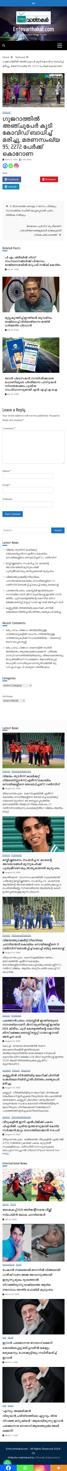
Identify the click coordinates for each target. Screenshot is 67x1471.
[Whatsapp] (10, 165)
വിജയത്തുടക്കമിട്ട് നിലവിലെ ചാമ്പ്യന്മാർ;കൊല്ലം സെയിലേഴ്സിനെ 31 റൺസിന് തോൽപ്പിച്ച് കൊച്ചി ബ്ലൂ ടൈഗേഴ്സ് (32, 580)
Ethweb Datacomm (46, 1457)
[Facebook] (5, 165)
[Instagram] (16, 165)
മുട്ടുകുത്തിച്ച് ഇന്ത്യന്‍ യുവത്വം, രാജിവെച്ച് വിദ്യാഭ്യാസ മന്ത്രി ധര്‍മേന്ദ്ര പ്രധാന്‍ (29, 322)
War (4, 1337)
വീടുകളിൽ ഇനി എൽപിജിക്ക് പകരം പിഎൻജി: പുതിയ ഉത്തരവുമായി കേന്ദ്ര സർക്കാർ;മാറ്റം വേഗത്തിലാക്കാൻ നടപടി (31, 1126)
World (13, 1204)
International (8, 1264)
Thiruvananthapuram (21, 771)
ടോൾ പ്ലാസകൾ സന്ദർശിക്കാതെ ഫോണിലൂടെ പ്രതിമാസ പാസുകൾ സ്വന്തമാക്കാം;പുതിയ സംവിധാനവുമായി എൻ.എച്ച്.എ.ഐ (31, 384)
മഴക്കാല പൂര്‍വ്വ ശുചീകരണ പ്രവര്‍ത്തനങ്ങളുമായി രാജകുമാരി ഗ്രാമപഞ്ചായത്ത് (40, 230)
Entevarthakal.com (33, 29)
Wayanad (25, 1070)
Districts (6, 771)
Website (7, 499)
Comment (9, 428)
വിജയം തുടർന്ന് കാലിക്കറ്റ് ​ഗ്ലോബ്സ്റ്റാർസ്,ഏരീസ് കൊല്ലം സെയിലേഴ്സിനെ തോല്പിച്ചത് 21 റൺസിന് (31, 553)
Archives (7, 696)
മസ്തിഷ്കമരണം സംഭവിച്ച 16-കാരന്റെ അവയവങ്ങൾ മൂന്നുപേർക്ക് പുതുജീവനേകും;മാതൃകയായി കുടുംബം (30, 567)
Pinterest (50, 179)
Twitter (31, 179)
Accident (6, 1070)
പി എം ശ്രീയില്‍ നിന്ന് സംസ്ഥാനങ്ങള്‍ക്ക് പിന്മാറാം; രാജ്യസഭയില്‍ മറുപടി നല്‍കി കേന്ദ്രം (33, 261)
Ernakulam (16, 1016)
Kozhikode (16, 855)
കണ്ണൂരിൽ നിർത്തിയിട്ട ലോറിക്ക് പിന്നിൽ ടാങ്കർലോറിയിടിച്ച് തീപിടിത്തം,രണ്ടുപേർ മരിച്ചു (31, 1079)
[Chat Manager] (7, 1464)
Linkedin (12, 186)
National (6, 112)
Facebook (13, 179)
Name (6, 470)
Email (6, 485)
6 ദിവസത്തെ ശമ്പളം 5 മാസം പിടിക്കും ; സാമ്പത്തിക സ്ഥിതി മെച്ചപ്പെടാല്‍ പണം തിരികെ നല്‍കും (31, 210)
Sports (5, 1204)
